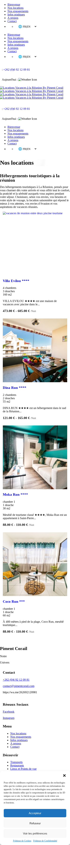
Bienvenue (13, 4)
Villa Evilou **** (16, 281)
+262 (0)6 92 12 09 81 (16, 69)
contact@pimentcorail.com (18, 686)
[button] (64, 775)
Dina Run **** (14, 388)
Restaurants (17, 765)
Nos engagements (17, 11)
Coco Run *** (14, 601)
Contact (12, 21)
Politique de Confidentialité (45, 840)
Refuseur (35, 823)
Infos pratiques (16, 14)
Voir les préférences (35, 833)
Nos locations (15, 7)
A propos (12, 17)
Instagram (8, 718)
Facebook (8, 711)
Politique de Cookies (22, 840)
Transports (16, 762)
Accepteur (35, 813)
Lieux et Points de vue (23, 768)
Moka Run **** (15, 494)
